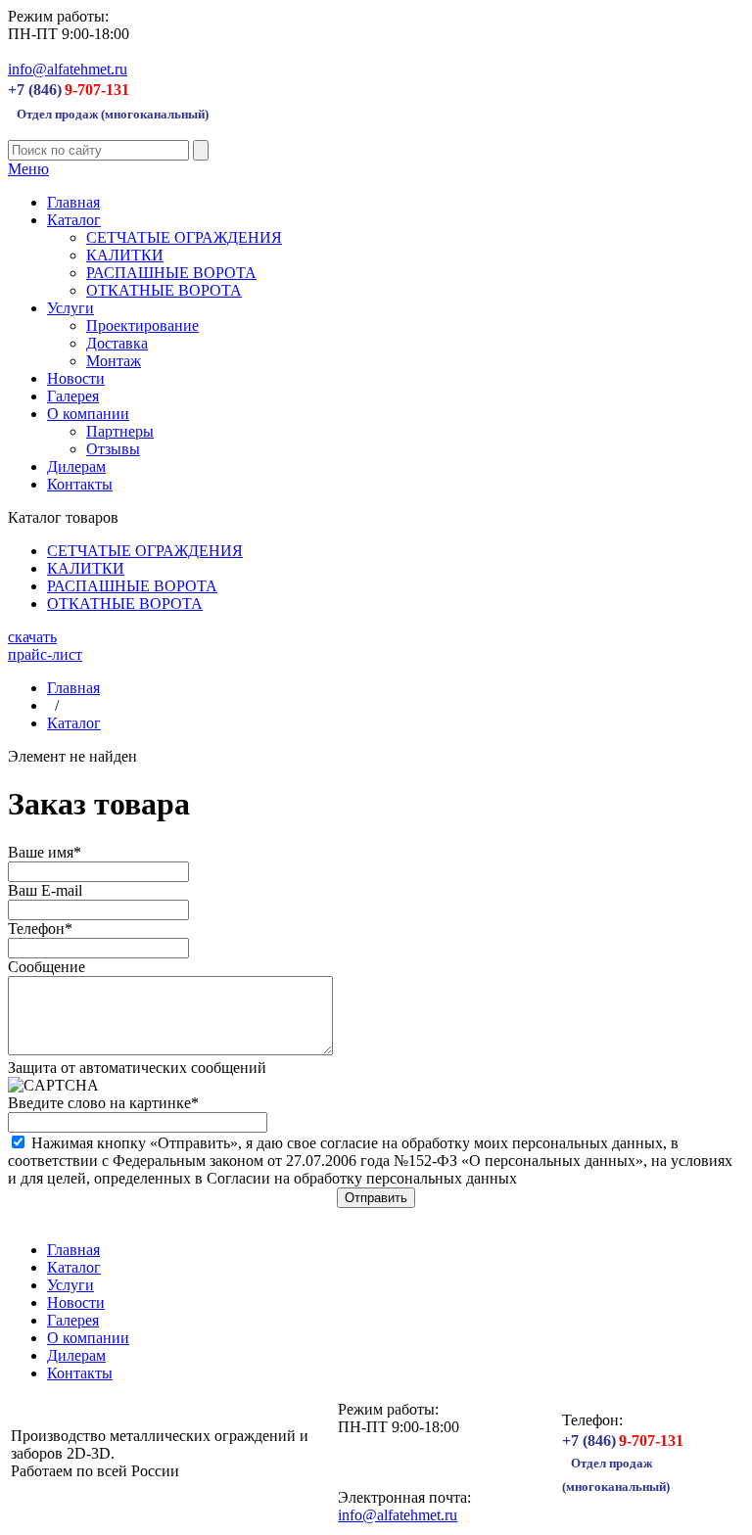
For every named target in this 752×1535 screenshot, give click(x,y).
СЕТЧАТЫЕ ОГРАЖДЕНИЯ (184, 237)
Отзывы (113, 449)
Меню (28, 169)
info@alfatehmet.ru (67, 69)
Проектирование (142, 325)
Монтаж (113, 360)
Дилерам (76, 466)
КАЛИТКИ (125, 255)
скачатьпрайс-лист (45, 645)
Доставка (117, 343)
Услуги (70, 308)
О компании (88, 413)
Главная (73, 202)
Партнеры (120, 431)
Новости (76, 378)
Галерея (73, 396)
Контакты (80, 484)
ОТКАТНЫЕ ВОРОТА (164, 290)
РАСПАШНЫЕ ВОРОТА (171, 272)
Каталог (74, 219)
